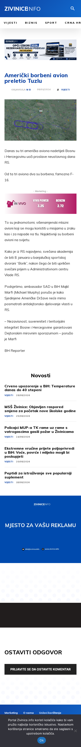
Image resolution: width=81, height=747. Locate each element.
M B (28, 90)
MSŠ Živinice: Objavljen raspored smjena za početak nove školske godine (40, 409)
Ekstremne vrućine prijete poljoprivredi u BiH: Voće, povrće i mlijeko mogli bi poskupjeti (39, 452)
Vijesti (65, 90)
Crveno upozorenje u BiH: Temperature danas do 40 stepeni (39, 388)
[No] (75, 730)
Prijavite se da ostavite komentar (40, 669)
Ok (42, 740)
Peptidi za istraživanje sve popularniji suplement (38, 475)
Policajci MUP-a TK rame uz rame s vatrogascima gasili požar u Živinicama (39, 429)
